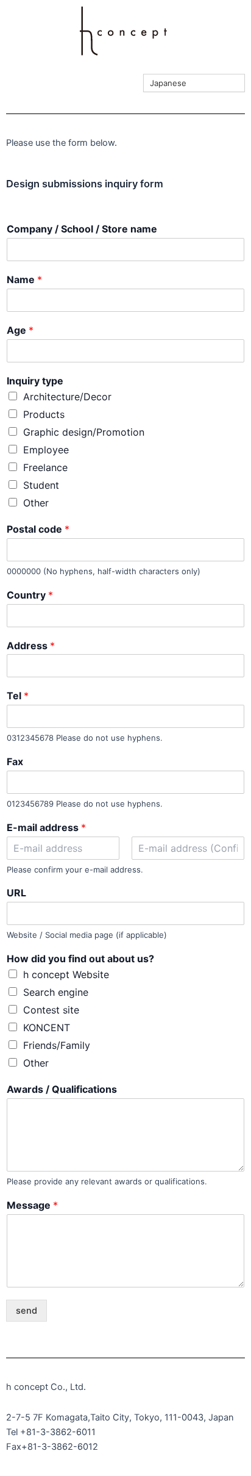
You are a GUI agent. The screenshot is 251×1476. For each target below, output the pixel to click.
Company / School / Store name (82, 229)
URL (16, 893)
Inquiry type (35, 381)
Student (41, 485)
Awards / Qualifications (62, 1089)
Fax (15, 761)
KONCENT (46, 1027)
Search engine (55, 992)
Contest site (51, 1010)
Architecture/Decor (67, 397)
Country (30, 595)
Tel (18, 695)
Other (36, 503)
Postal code (38, 529)
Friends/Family (56, 1045)
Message (32, 1205)
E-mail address (46, 827)
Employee (46, 450)
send (26, 1310)
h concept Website (66, 974)
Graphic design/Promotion (83, 432)
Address (31, 645)
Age (20, 330)
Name (24, 279)
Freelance (45, 467)
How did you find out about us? (80, 958)
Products (44, 414)
